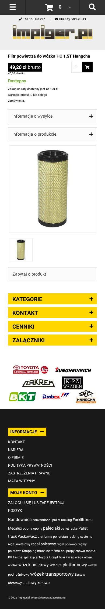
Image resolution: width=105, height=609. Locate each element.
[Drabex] (56, 393)
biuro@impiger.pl (73, 19)
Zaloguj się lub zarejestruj (36, 503)
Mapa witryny (21, 481)
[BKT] (22, 393)
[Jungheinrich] (73, 366)
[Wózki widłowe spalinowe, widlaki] (86, 393)
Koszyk (15, 510)
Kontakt (16, 442)
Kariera (15, 450)
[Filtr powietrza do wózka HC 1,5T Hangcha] (52, 148)
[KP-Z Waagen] (72, 379)
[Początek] (52, 30)
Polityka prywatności (30, 465)
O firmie (16, 457)
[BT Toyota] (30, 366)
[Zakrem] (38, 379)
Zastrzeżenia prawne (29, 473)
